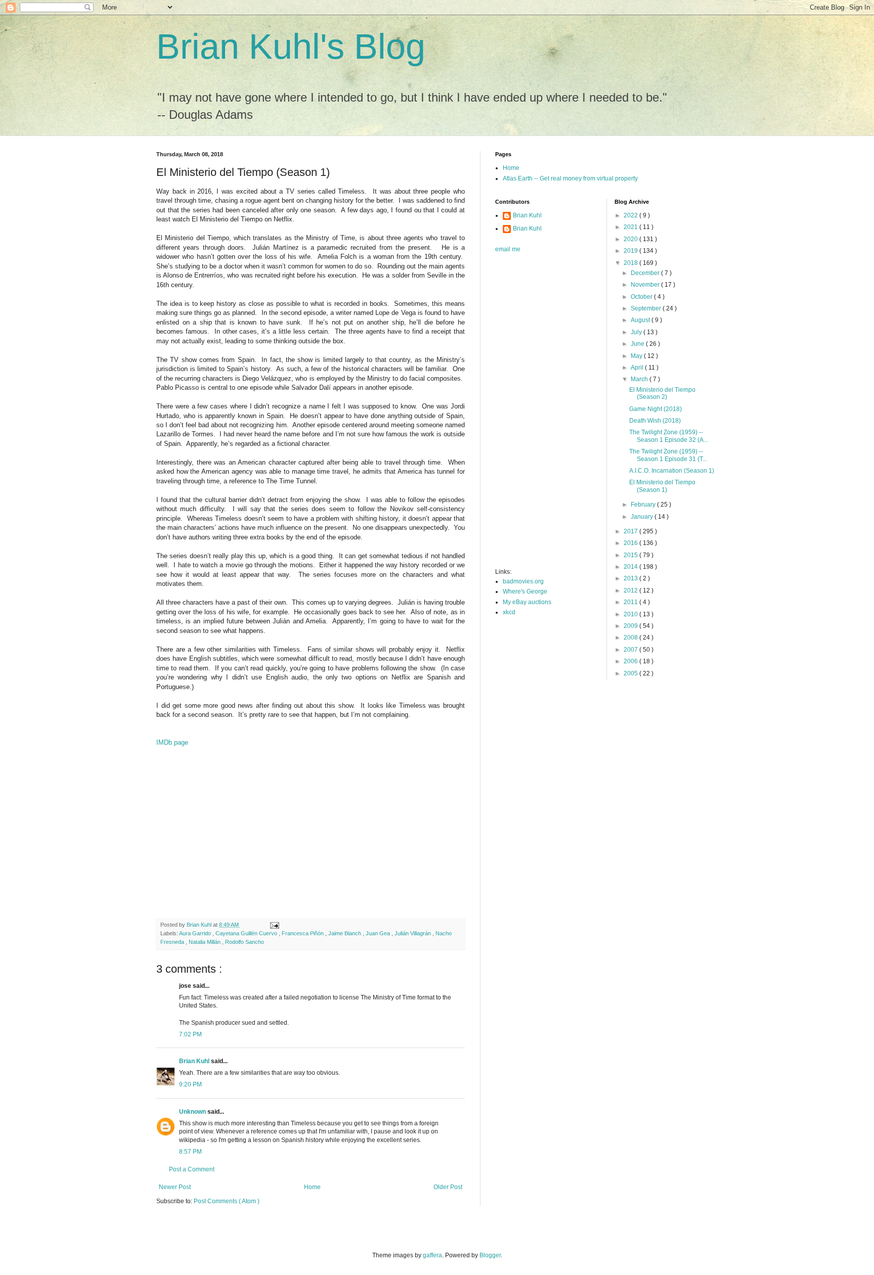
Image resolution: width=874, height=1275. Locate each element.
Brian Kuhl (195, 1061)
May (637, 355)
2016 (631, 543)
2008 (631, 637)
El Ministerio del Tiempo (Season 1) (662, 486)
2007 (631, 649)
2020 (631, 239)
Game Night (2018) (655, 409)
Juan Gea (378, 933)
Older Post (447, 1187)
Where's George (525, 591)
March (640, 379)
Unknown (193, 1111)
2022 (631, 215)
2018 (631, 262)
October (642, 296)
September (647, 308)
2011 (631, 602)
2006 (631, 661)
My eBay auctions (527, 602)
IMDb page (172, 742)
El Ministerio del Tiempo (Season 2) (662, 393)
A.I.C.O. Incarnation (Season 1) (671, 470)
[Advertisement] (310, 837)
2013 (631, 578)
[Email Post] (274, 925)
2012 (631, 590)
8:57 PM (190, 1151)
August (641, 320)
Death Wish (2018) (655, 420)
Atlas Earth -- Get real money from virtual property (570, 178)
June (638, 343)
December (646, 273)
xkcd (509, 612)
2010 (631, 614)
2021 (631, 227)
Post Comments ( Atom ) (226, 1201)
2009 (631, 625)
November (646, 284)
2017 (631, 531)
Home (312, 1187)
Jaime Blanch (345, 933)
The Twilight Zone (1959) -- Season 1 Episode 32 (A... (668, 436)
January (642, 516)
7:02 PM (190, 1034)
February (644, 504)
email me (507, 249)
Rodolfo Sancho (244, 942)
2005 (631, 673)
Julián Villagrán (413, 933)
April (638, 367)
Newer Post (175, 1187)
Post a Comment (191, 1169)
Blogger (490, 1255)
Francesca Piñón (303, 933)
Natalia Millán (205, 942)
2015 (631, 555)
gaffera (432, 1255)
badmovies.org (523, 581)
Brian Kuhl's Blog (290, 46)
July (637, 332)
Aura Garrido (195, 933)
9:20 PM (190, 1084)
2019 (631, 250)
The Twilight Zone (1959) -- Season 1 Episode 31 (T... (668, 455)
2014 (631, 566)
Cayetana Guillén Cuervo (247, 933)
